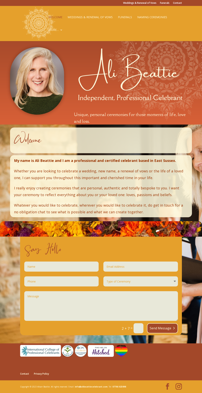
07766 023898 (119, 386)
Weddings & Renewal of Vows (139, 3)
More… (54, 30)
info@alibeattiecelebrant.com (91, 386)
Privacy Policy (41, 373)
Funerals (164, 3)
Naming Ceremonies (152, 17)
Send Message (160, 328)
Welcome (55, 17)
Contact (177, 3)
